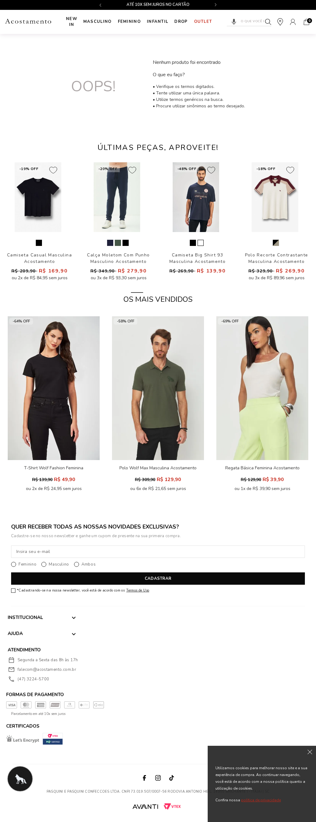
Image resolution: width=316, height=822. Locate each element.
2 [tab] (158, 292)
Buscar (268, 22)
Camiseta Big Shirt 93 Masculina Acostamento (197, 258)
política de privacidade (261, 800)
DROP (181, 21)
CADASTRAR (158, 578)
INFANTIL (157, 21)
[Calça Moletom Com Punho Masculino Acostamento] (117, 197)
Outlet (203, 21)
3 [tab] (179, 292)
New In (71, 22)
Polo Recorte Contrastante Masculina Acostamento (276, 258)
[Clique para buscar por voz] (233, 21)
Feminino (129, 21)
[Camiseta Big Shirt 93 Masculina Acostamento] (196, 197)
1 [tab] (137, 292)
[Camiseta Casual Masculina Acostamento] (38, 197)
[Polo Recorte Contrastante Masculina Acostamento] (275, 197)
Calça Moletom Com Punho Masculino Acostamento (118, 258)
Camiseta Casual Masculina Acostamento (39, 258)
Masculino (97, 21)
